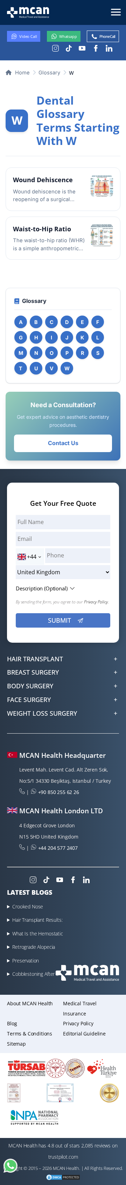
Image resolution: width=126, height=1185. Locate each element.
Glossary (49, 72)
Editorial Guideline (84, 1033)
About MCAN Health (30, 1003)
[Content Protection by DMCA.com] (63, 1178)
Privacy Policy (78, 1023)
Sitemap (16, 1043)
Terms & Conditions (29, 1033)
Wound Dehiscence (43, 180)
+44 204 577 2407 (58, 848)
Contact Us (63, 442)
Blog (12, 1023)
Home (22, 72)
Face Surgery (29, 699)
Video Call (28, 36)
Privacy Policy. (96, 602)
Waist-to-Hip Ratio (42, 229)
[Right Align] (116, 11)
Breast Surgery (33, 672)
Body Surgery (30, 686)
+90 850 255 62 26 (58, 792)
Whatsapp (68, 36)
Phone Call (107, 36)
